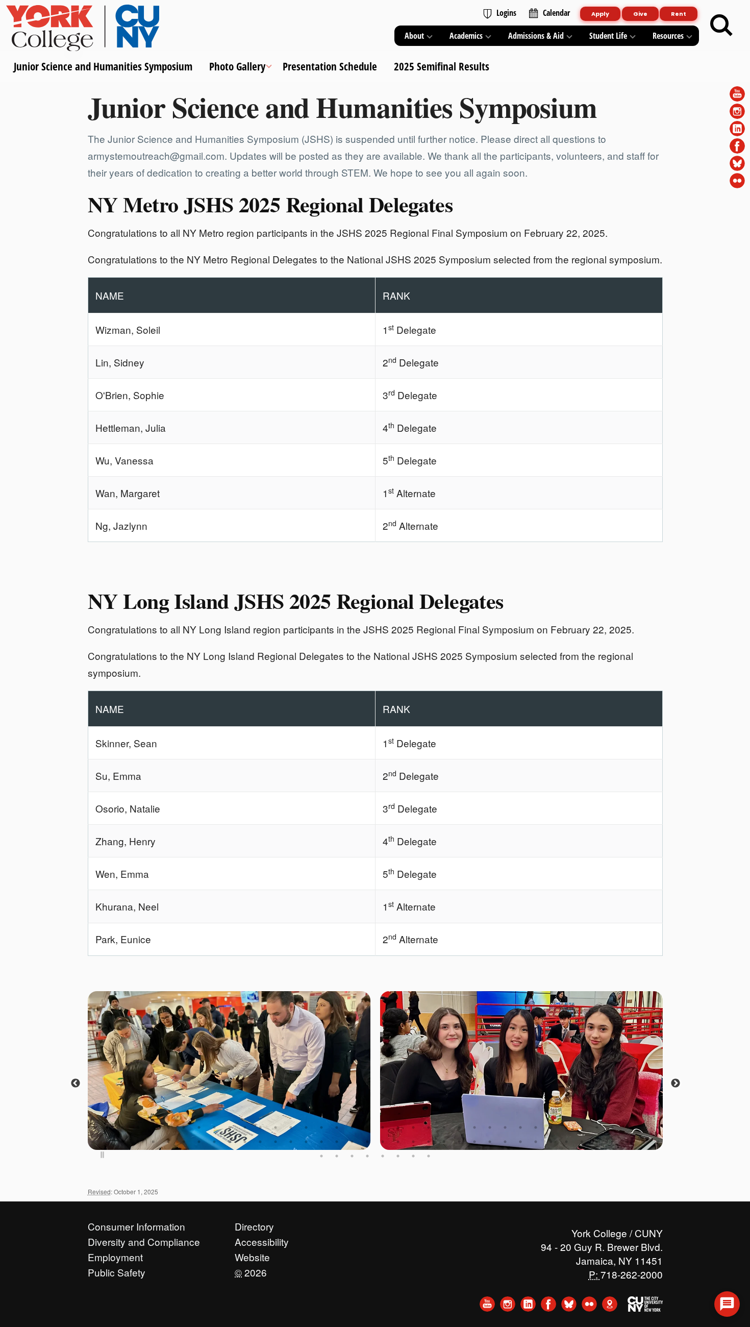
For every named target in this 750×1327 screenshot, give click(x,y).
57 (367, 1142)
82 (398, 1156)
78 (337, 1156)
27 (490, 1127)
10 (229, 1127)
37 (643, 1127)
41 (122, 1142)
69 (551, 1142)
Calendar (556, 12)
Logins (506, 12)
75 (643, 1142)
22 (413, 1127)
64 (474, 1142)
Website (252, 1254)
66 (505, 1142)
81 (383, 1156)
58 (383, 1142)
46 (199, 1142)
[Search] (721, 25)
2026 (251, 1269)
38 (658, 1127)
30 (536, 1127)
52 (291, 1142)
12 (260, 1127)
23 (428, 1127)
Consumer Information (136, 1223)
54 (321, 1142)
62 (444, 1142)
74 (627, 1142)
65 (490, 1142)
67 (520, 1142)
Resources (668, 35)
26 (474, 1127)
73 (612, 1142)
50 (260, 1142)
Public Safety (116, 1269)
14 (291, 1127)
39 (92, 1142)
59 (398, 1142)
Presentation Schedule (329, 66)
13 (275, 1127)
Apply (600, 14)
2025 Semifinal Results (441, 66)
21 (398, 1127)
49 (245, 1142)
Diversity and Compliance (144, 1239)
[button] (727, 1304)
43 (153, 1142)
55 (337, 1142)
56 (352, 1142)
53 (306, 1142)
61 (428, 1142)
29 (520, 1127)
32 (566, 1127)
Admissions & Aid (536, 35)
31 (551, 1127)
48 (229, 1142)
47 (214, 1142)
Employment (115, 1254)
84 (428, 1156)
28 (505, 1127)
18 (352, 1127)
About (414, 35)
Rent (678, 14)
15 (306, 1127)
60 (413, 1142)
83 (413, 1156)
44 (168, 1142)
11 (245, 1127)
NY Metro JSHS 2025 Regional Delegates (270, 204)
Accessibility (262, 1239)
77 (321, 1156)
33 (582, 1127)
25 (459, 1127)
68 (536, 1142)
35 (612, 1127)
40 (107, 1142)
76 (658, 1142)
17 (337, 1127)
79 (352, 1156)
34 (597, 1127)
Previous (75, 1083)
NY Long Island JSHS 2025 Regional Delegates (296, 600)
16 (321, 1127)
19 (367, 1127)
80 (367, 1156)
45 (184, 1142)
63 (459, 1142)
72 (597, 1142)
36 (627, 1127)
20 (383, 1127)
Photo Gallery (237, 66)
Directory (254, 1223)
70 (566, 1142)
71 (582, 1142)
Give (640, 14)
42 (138, 1142)
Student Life (608, 35)
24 (444, 1127)
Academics (466, 35)
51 (275, 1142)
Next (675, 1083)
